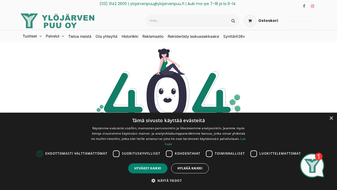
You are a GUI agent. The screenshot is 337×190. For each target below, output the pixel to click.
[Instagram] (312, 6)
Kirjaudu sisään (299, 20)
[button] (168, 180)
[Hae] (233, 21)
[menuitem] (32, 36)
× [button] (331, 118)
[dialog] (168, 151)
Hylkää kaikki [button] (189, 168)
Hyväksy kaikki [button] (147, 168)
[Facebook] (304, 6)
